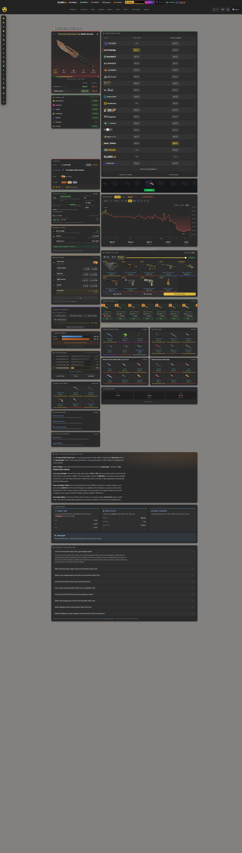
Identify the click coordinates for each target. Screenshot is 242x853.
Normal (89, 165)
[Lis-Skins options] (118, 2)
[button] (71, 76)
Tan (70, 182)
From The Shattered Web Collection (116, 359)
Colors (125, 9)
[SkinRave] (170, 2)
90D (130, 200)
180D (134, 200)
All (148, 200)
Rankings (95, 193)
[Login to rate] (54, 187)
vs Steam (116, 200)
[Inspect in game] (97, 34)
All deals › (193, 301)
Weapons (73, 9)
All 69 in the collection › (75, 371)
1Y (138, 200)
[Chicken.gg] (180, 2)
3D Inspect (137, 9)
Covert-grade (81, 457)
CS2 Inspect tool (109, 618)
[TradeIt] (149, 2)
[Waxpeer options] (107, 2)
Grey (75, 182)
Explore (146, 9)
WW (183, 205)
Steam (123, 197)
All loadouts (149, 294)
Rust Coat (78, 28)
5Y (144, 200)
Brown (64, 182)
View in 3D (118, 294)
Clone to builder (180, 294)
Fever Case (60, 261)
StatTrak (95, 165)
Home (57, 28)
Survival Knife (69, 28)
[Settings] (228, 9)
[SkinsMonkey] (129, 2)
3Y (141, 200)
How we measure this (58, 211)
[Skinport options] (96, 2)
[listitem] (107, 312)
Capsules (101, 9)
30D (126, 200)
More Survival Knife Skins (160, 359)
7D (122, 200)
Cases (93, 9)
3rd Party (117, 197)
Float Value (56, 473)
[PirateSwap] (139, 2)
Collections (84, 9)
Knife (62, 28)
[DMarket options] (84, 2)
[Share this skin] (54, 34)
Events (106, 200)
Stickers (109, 9)
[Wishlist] (223, 9)
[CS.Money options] (73, 2)
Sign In (237, 9)
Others (118, 9)
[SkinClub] (160, 2)
